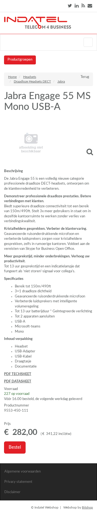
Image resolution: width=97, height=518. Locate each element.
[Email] (90, 6)
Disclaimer (12, 492)
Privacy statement (18, 482)
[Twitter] (70, 6)
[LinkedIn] (77, 6)
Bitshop (87, 507)
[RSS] (83, 6)
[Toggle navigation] (88, 42)
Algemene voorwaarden (22, 471)
